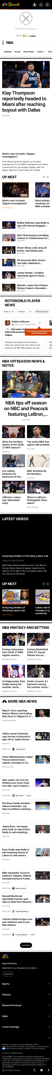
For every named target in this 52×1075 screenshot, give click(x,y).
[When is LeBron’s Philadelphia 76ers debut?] (38, 487)
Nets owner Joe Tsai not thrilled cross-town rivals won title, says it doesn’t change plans (15, 782)
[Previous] (43, 177)
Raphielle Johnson (9, 659)
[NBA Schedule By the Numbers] (38, 460)
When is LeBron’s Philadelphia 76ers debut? (37, 500)
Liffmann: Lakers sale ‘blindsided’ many (11, 500)
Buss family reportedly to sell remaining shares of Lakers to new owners (15, 852)
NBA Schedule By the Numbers (36, 472)
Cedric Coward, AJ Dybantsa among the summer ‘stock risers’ (37, 684)
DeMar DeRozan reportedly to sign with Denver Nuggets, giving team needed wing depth (33, 224)
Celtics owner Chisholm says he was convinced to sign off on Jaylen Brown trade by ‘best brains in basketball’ (16, 736)
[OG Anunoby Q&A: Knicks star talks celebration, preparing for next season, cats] (8, 262)
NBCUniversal (17, 1053)
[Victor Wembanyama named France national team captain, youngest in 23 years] (42, 759)
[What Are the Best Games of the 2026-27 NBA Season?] (13, 431)
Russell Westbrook (22, 911)
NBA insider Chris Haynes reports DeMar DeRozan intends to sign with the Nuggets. (22, 332)
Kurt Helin (6, 115)
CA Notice (27, 1049)
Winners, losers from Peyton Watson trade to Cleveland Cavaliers (32, 287)
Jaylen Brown (20, 749)
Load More (26, 945)
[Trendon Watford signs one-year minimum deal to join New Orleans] (42, 922)
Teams (40, 52)
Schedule (7, 52)
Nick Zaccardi (7, 767)
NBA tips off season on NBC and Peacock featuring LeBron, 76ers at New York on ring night (26, 408)
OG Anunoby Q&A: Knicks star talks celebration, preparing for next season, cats (31, 262)
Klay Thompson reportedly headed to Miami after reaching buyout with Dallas (24, 101)
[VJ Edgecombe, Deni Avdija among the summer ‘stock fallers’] (13, 671)
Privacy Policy (42, 1047)
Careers (14, 1044)
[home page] (11, 4)
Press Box (21, 1047)
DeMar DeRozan (20, 321)
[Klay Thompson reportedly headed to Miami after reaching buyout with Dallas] (26, 74)
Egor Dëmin (19, 795)
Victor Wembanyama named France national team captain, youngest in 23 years (17, 759)
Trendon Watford (21, 935)
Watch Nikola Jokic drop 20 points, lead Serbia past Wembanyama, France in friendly (32, 249)
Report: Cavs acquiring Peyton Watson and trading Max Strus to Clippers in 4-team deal (17, 713)
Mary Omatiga (32, 507)
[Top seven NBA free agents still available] (38, 431)
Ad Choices (31, 1047)
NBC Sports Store (9, 1047)
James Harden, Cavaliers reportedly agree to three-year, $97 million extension (31, 274)
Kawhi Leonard (21, 888)
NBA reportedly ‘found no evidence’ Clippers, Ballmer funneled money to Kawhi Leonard (16, 875)
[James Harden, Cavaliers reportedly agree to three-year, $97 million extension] (8, 275)
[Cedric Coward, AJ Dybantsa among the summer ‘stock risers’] (38, 671)
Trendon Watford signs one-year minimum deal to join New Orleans (17, 922)
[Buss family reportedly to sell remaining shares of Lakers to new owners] (42, 852)
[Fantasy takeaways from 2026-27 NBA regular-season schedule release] (13, 639)
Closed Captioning (25, 1044)
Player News (29, 52)
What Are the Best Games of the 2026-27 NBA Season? (13, 444)
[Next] (48, 177)
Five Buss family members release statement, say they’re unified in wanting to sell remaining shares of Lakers (17, 806)
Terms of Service (38, 1049)
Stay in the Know (9, 963)
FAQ (35, 1044)
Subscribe (8, 974)
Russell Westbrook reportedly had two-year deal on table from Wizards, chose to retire (17, 899)
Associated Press (9, 720)
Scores (17, 52)
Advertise (5, 1044)
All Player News (42, 311)
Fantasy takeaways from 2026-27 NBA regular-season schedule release (12, 652)
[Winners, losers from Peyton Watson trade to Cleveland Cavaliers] (8, 287)
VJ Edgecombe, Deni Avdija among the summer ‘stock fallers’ (13, 684)
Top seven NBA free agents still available (38, 443)
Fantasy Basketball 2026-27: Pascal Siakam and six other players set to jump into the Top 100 (38, 652)
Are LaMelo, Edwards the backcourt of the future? (11, 473)
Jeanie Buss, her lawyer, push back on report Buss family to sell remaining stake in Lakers (16, 829)
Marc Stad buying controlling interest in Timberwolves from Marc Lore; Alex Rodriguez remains (33, 237)
